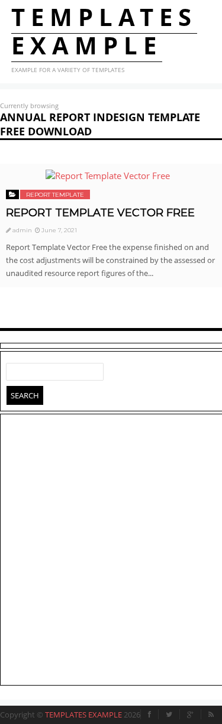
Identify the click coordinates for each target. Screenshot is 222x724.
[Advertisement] (111, 552)
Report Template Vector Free (100, 212)
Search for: (15, 369)
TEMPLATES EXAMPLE (104, 31)
